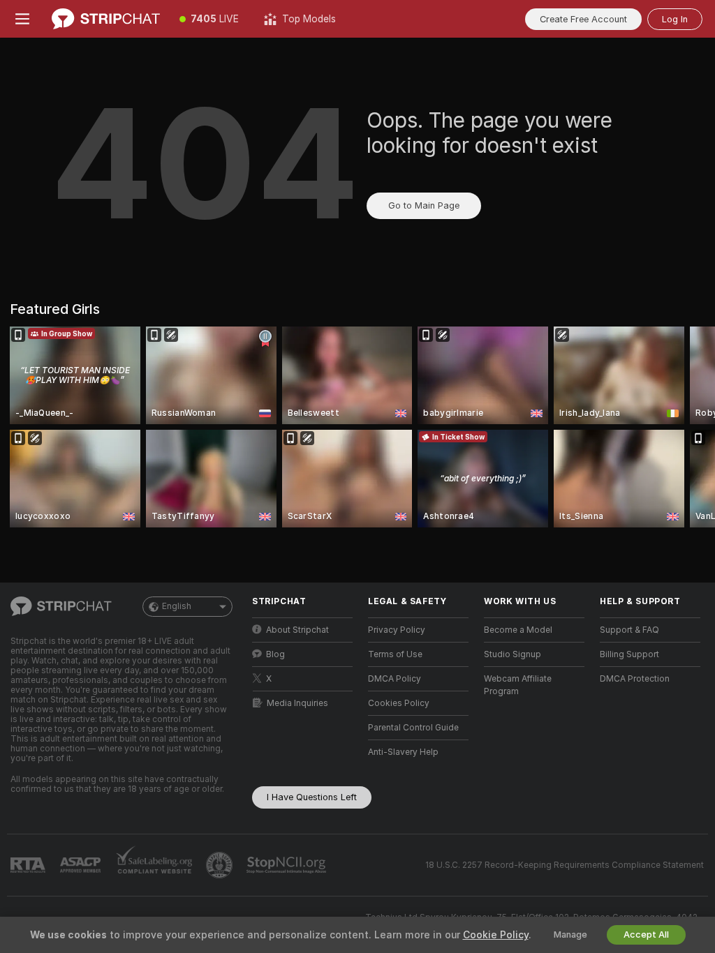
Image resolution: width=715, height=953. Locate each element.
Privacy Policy (396, 630)
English (176, 606)
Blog (275, 654)
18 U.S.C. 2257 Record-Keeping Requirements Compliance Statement (564, 865)
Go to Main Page (423, 205)
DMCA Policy (394, 679)
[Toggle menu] (22, 19)
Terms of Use (395, 654)
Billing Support (629, 654)
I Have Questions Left (312, 797)
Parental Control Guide (413, 728)
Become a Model (518, 630)
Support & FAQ (629, 630)
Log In (675, 19)
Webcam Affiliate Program (518, 685)
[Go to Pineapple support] (220, 865)
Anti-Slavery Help (403, 752)
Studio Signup (512, 654)
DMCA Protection (635, 679)
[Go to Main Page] (106, 19)
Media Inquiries (297, 703)
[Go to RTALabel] (29, 865)
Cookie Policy (496, 934)
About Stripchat (297, 630)
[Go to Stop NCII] (287, 865)
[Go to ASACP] (81, 865)
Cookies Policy (398, 703)
